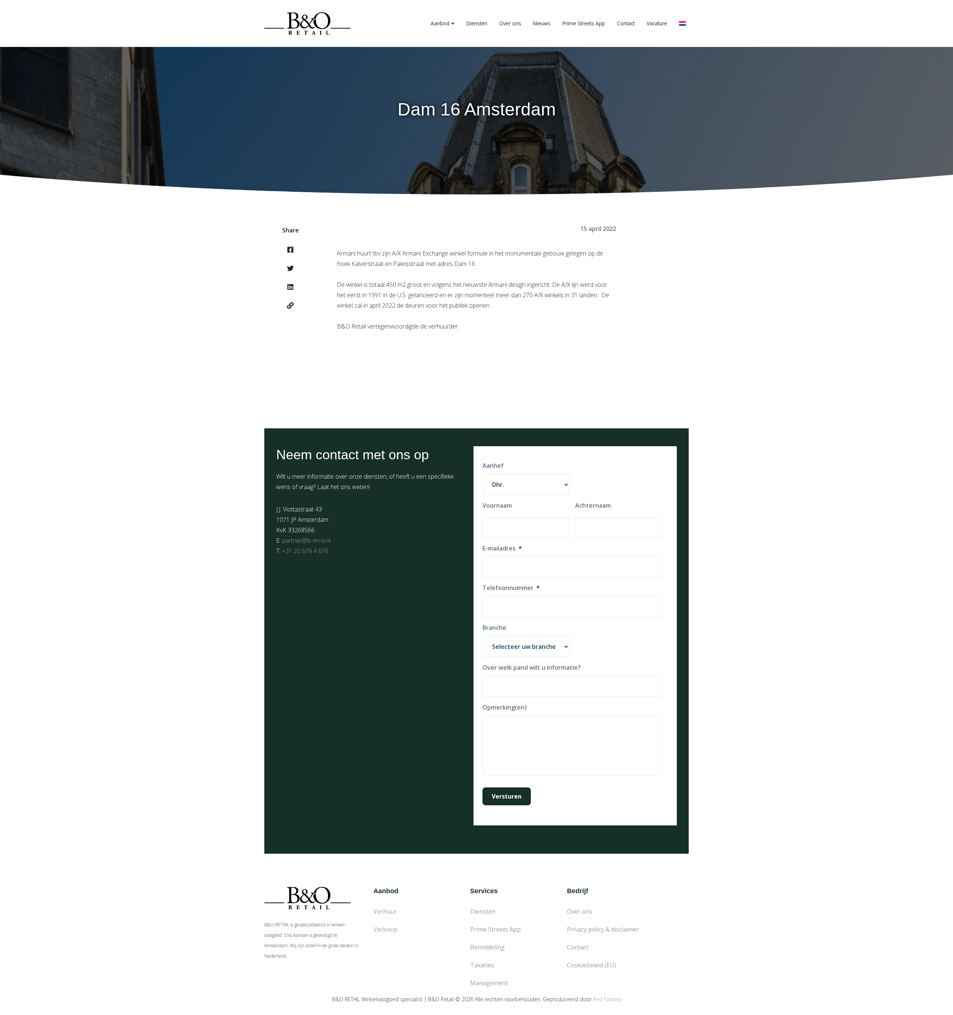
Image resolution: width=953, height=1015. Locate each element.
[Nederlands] (682, 23)
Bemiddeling (487, 947)
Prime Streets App (583, 23)
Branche (494, 628)
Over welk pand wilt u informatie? (531, 668)
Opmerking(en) (504, 707)
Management (489, 983)
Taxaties (482, 965)
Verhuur (385, 911)
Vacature (657, 23)
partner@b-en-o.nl (306, 540)
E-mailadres (502, 548)
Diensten (476, 23)
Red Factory (607, 999)
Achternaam (593, 506)
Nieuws (542, 23)
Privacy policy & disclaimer (603, 929)
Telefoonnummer (511, 588)
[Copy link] (290, 305)
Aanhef (493, 466)
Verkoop (385, 929)
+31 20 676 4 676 (305, 551)
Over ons (510, 23)
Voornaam (497, 506)
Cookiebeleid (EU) (591, 965)
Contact (626, 23)
